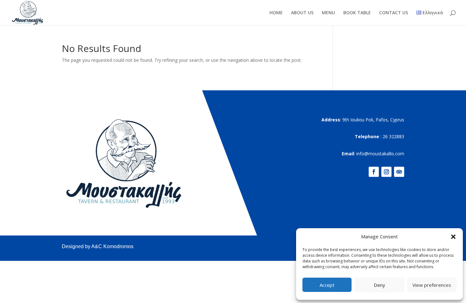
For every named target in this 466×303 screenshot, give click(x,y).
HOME (276, 13)
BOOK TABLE (357, 13)
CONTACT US (393, 13)
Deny (379, 285)
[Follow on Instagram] (386, 172)
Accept (327, 285)
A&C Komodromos (112, 246)
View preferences (431, 285)
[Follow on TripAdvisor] (399, 172)
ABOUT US (302, 13)
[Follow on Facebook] (374, 172)
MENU (328, 13)
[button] (453, 237)
